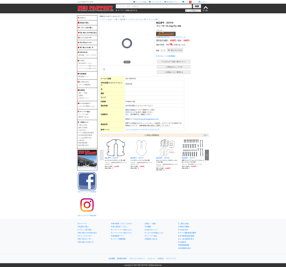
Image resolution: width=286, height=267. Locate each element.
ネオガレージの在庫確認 (166, 56)
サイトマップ (171, 258)
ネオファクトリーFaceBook (87, 192)
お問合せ (160, 258)
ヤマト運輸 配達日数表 (86, 133)
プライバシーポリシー (137, 258)
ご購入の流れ (82, 125)
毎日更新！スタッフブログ (87, 55)
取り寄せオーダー (86, 42)
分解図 (80, 95)
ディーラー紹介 (83, 114)
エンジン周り (154, 19)
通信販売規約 (122, 258)
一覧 (204, 135)
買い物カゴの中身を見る (88, 33)
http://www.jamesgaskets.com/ (146, 119)
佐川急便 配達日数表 (85, 135)
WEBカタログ (130, 112)
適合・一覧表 (82, 93)
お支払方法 (82, 130)
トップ (102, 19)
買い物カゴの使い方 (86, 47)
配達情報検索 (82, 143)
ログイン (83, 18)
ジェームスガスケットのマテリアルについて (142, 129)
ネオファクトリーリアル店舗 (87, 168)
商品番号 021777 (188, 158)
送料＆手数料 (82, 128)
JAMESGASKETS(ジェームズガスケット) (171, 37)
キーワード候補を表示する (127, 10)
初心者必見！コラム (85, 63)
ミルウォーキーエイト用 (137, 19)
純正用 (122, 19)
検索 (197, 6)
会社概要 (111, 258)
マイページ (83, 223)
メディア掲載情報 (84, 85)
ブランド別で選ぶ (86, 28)
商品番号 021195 (162, 158)
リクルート (151, 258)
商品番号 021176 (111, 158)
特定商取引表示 (83, 145)
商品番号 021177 (137, 158)
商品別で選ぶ (84, 23)
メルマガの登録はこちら (86, 106)
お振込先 (81, 140)
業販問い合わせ (83, 117)
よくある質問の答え (85, 138)
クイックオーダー (86, 37)
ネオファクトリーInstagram (87, 215)
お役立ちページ (83, 98)
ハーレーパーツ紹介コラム (87, 66)
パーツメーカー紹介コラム (87, 68)
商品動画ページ (83, 76)
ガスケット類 (112, 19)
